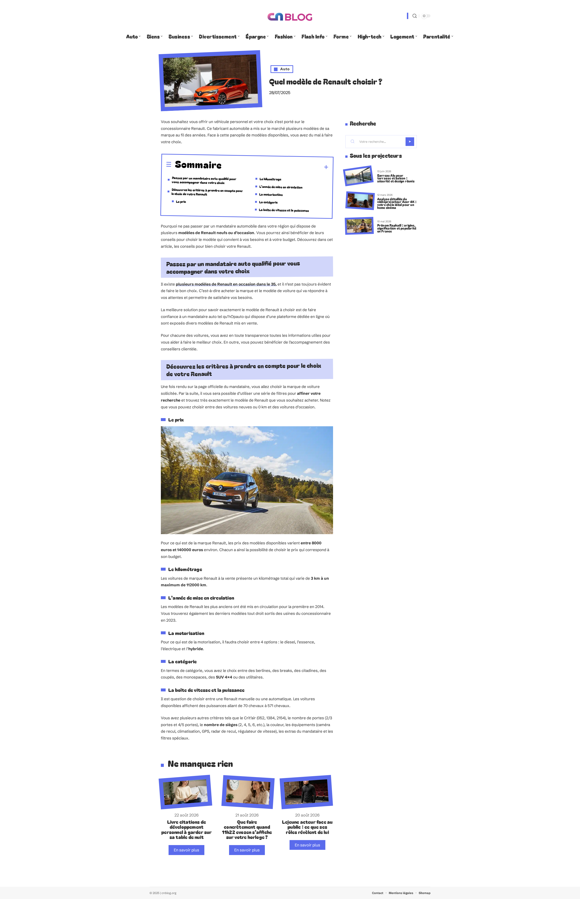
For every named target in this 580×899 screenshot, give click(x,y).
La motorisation (271, 194)
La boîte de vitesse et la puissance (284, 210)
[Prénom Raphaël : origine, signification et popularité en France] (359, 226)
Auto (285, 69)
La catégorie (268, 201)
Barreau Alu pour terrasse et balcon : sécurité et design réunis (396, 178)
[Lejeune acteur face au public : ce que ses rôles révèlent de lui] (306, 792)
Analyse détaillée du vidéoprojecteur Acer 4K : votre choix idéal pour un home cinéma (396, 203)
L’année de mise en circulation (280, 186)
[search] (415, 15)
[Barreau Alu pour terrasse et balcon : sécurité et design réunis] (358, 176)
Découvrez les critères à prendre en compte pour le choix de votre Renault (207, 191)
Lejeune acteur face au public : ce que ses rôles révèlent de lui (307, 826)
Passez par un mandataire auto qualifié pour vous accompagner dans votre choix (204, 180)
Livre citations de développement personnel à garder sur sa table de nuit (186, 829)
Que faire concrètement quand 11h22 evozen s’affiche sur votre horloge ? (247, 829)
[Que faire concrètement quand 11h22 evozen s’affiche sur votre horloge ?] (248, 792)
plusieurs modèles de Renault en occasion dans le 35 (226, 284)
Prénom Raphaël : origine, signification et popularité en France (396, 228)
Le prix (181, 201)
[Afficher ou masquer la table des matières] (275, 166)
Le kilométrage (270, 178)
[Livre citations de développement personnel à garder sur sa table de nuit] (185, 792)
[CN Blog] (290, 15)
